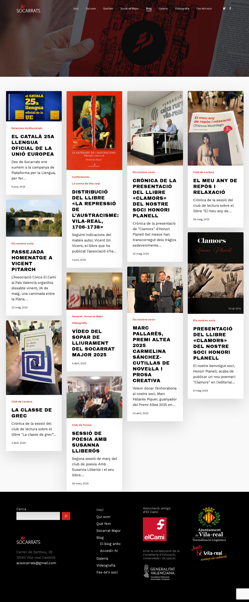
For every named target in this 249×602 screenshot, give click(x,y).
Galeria (102, 558)
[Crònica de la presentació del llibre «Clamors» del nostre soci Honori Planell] (155, 176)
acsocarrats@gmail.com (36, 563)
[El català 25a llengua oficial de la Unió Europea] (34, 143)
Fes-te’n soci (107, 572)
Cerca (21, 509)
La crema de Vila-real (86, 183)
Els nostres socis (144, 172)
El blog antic (110, 544)
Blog (100, 537)
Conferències (81, 176)
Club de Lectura (203, 172)
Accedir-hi (109, 551)
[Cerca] (66, 516)
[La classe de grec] (34, 385)
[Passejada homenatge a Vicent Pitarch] (34, 258)
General (77, 316)
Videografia (79, 322)
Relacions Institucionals (26, 127)
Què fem (103, 524)
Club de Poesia (81, 424)
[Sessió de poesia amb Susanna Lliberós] (94, 434)
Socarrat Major (93, 316)
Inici (100, 510)
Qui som (103, 517)
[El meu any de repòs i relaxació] (216, 159)
